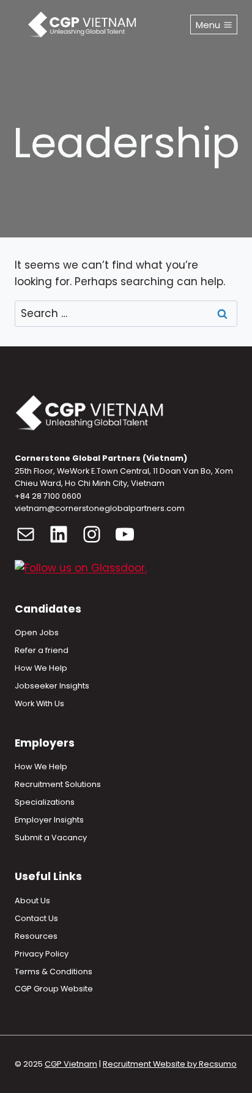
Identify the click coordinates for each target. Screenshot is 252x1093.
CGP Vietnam (71, 1064)
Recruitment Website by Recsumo (170, 1064)
